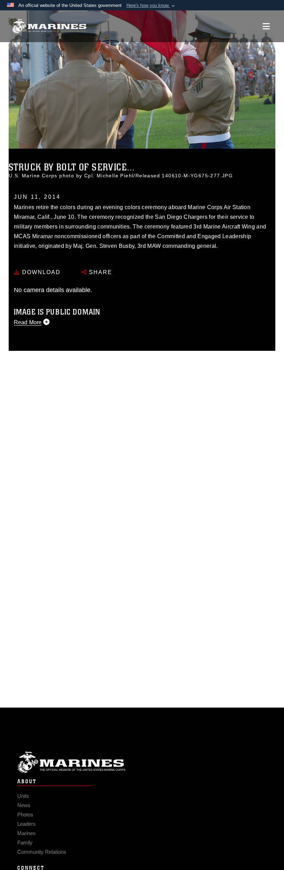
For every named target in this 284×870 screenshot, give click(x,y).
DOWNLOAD (40, 272)
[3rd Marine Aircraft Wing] (49, 26)
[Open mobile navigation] (266, 26)
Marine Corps (142, 762)
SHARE (99, 272)
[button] (151, 5)
